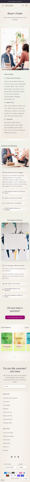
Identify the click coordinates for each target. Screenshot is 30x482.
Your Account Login (8, 432)
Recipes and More (7, 415)
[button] (3, 5)
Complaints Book (7, 423)
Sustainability (6, 405)
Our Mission (6, 401)
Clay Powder (7, 346)
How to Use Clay (7, 412)
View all (27, 327)
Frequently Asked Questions (10, 398)
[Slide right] (18, 357)
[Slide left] (11, 357)
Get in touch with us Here (15, 317)
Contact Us (6, 446)
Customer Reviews (8, 419)
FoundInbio (16, 478)
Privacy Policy (6, 439)
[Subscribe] (25, 386)
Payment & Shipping (8, 436)
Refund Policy (6, 443)
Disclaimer (5, 450)
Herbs (18, 346)
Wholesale (5, 408)
